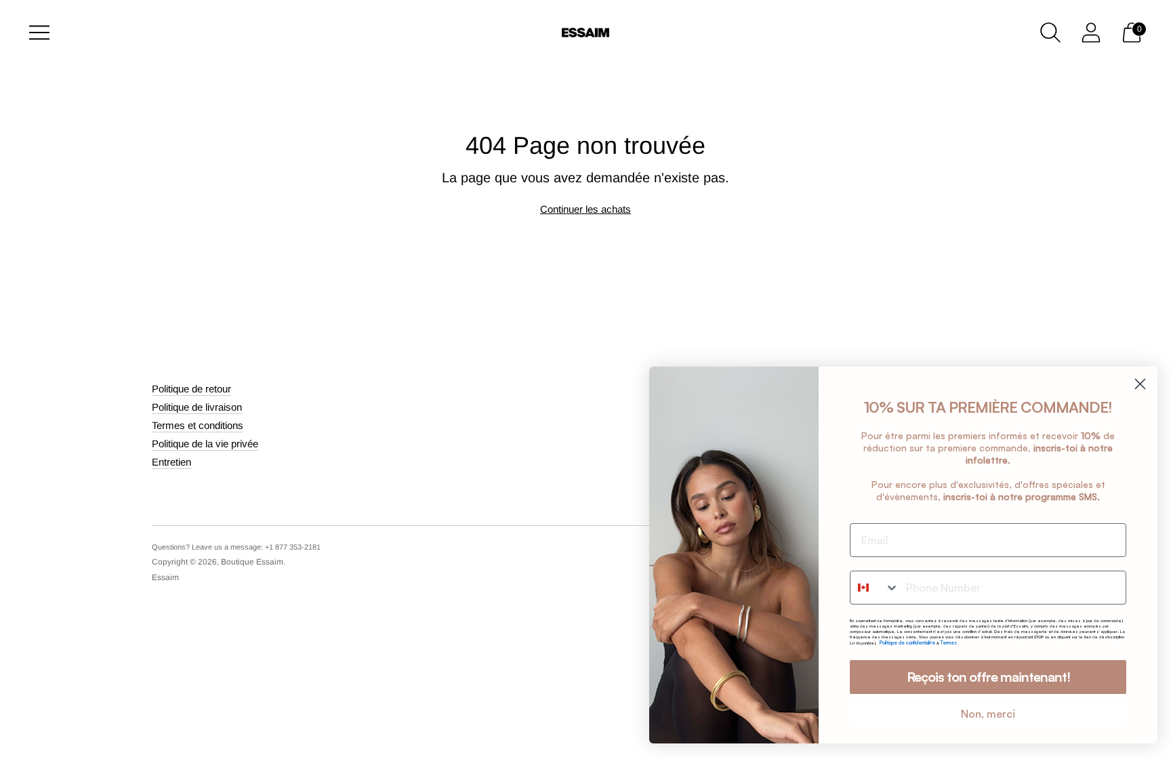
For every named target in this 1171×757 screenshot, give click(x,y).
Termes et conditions (197, 425)
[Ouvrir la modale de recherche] (1050, 33)
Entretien (171, 462)
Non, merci (988, 713)
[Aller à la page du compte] (1091, 33)
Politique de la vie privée (205, 443)
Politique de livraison (197, 407)
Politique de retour (191, 388)
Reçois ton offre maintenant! (988, 676)
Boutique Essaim (252, 562)
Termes (949, 643)
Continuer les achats (585, 209)
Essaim (165, 577)
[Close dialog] (1140, 384)
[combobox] (874, 587)
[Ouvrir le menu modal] (39, 33)
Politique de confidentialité (908, 643)
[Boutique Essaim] (585, 33)
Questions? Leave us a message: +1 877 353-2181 (236, 547)
